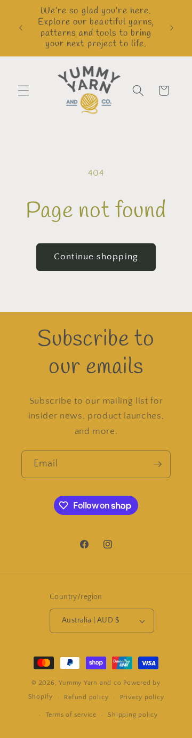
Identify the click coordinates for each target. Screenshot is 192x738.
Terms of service (71, 714)
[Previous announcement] (21, 28)
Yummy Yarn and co (90, 682)
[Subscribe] (157, 464)
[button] (23, 90)
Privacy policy (142, 697)
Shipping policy (133, 714)
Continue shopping (96, 256)
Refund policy (86, 697)
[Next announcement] (171, 28)
